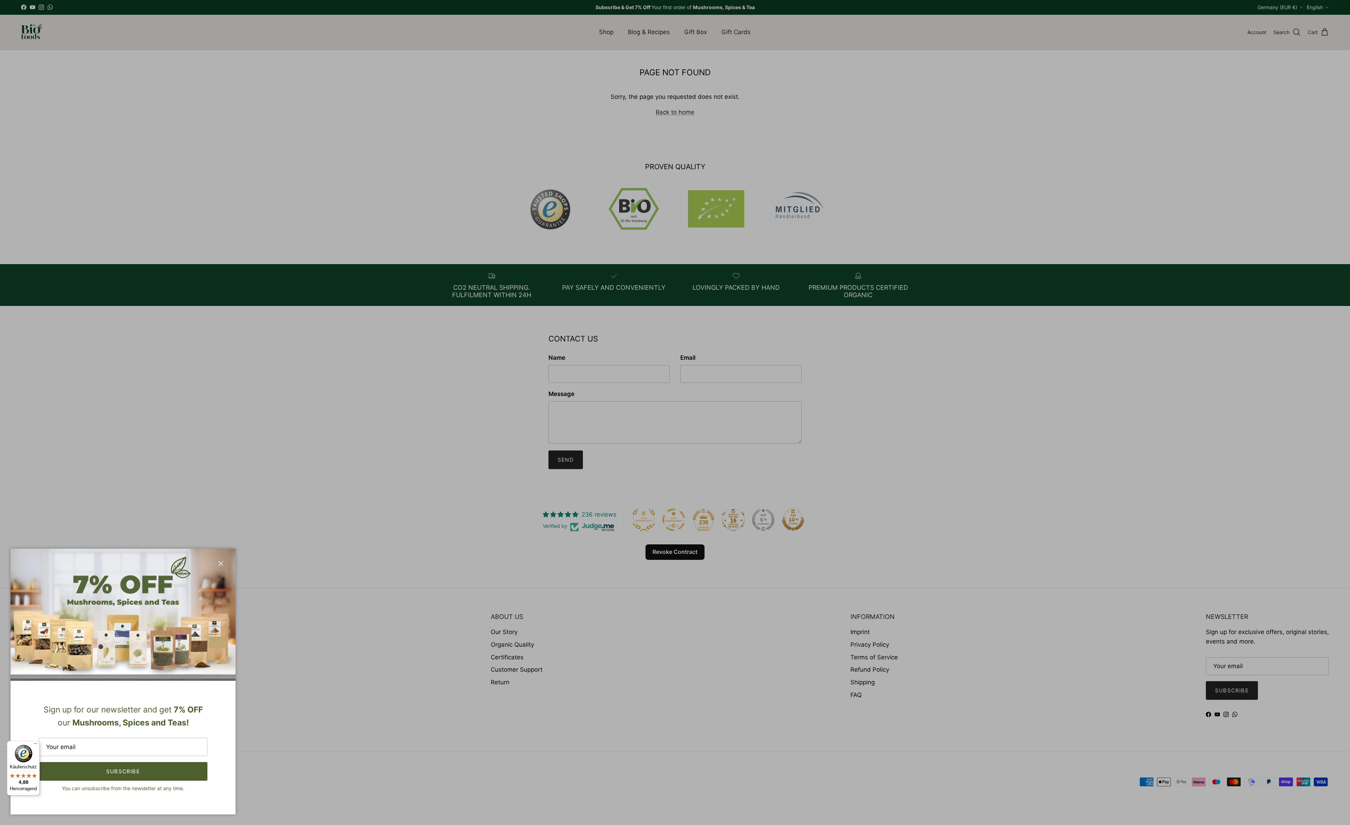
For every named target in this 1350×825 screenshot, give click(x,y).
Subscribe (123, 771)
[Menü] (35, 745)
